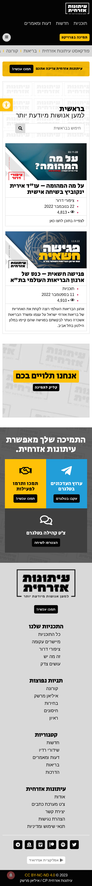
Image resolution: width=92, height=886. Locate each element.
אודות (59, 796)
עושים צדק (50, 663)
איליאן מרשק (46, 695)
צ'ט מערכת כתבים (48, 804)
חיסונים (51, 710)
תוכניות (80, 23)
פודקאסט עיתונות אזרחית (66, 50)
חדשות (62, 23)
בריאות (30, 50)
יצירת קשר (55, 811)
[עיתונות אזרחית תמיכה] (29, 844)
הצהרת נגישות (52, 819)
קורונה (12, 50)
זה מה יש (52, 656)
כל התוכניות (49, 634)
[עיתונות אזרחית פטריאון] (51, 844)
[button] (6, 104)
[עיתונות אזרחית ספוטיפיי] (63, 844)
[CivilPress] (77, 8)
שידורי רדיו (49, 750)
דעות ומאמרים (37, 23)
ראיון (53, 718)
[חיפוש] (20, 128)
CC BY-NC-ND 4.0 (40, 875)
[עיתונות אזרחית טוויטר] (74, 844)
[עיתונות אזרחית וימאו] (40, 844)
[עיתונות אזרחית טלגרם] (17, 844)
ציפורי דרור (49, 649)
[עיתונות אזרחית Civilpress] (46, 584)
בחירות (51, 703)
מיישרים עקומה (46, 641)
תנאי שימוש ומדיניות (46, 826)
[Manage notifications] (11, 875)
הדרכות (52, 772)
